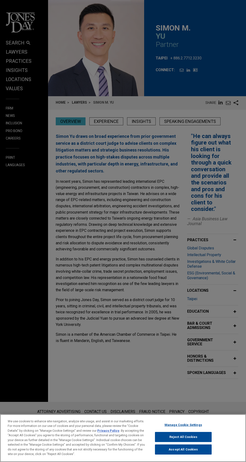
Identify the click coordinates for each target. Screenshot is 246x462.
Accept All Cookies (183, 449)
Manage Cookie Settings (183, 425)
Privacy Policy (108, 430)
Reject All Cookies (183, 437)
